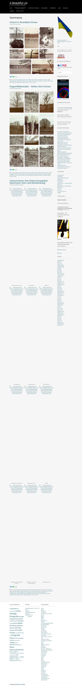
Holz (19, 640)
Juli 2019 (59, 277)
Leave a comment (32, 82)
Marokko (43, 646)
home (11, 8)
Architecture (60, 176)
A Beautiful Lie (18, 3)
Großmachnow (29, 592)
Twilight (59, 192)
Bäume (20, 174)
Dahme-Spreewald (45, 624)
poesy (59, 8)
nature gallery (44, 8)
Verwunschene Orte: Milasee (63, 161)
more (15, 76)
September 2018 (60, 284)
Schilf (17, 653)
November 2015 (60, 311)
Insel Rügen (43, 635)
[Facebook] (58, 65)
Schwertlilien (16, 594)
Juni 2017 (59, 298)
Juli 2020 (59, 268)
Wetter (17, 659)
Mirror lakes (60, 187)
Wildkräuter (12, 660)
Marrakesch (43, 647)
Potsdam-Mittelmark (45, 662)
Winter (17, 660)
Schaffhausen (44, 665)
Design (16, 632)
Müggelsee (20, 644)
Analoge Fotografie (16, 591)
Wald (29, 594)
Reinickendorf (44, 663)
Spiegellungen (14, 657)
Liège (42, 643)
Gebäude (21, 638)
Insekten (37, 592)
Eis (10, 635)
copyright (12, 10)
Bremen (42, 621)
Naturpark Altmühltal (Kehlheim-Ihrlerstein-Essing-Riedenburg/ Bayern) (64, 149)
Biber (21, 81)
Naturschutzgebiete (41, 593)
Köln (42, 638)
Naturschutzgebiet (20, 593)
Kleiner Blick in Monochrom (63, 131)
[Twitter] (61, 65)
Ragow (49, 174)
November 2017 (60, 292)
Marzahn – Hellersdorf (46, 648)
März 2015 (59, 321)
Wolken (49, 175)
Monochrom (35, 81)
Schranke (16, 175)
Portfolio (23, 684)
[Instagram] (63, 65)
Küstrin (42, 642)
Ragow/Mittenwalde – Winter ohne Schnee (30, 86)
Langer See (31, 81)
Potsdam (43, 660)
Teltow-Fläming (37, 172)
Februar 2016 (60, 308)
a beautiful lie (49, 589)
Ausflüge (33, 591)
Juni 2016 (59, 307)
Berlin (16, 79)
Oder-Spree (43, 655)
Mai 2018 (59, 287)
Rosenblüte (48, 593)
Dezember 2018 (60, 281)
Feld (26, 174)
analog (11, 591)
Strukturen (43, 671)
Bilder (40, 591)
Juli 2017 (59, 296)
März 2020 (59, 272)
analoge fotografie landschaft (25, 591)
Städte (42, 669)
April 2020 (59, 271)
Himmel (32, 174)
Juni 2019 (59, 279)
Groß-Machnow (23, 592)
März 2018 (59, 288)
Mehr (65, 124)
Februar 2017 (60, 302)
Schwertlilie (12, 594)
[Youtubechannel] (65, 65)
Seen (22, 594)
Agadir (42, 609)
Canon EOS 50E (49, 591)
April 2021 (59, 261)
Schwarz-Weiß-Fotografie (23, 175)
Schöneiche (43, 666)
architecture (13, 621)
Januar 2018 (59, 290)
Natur (45, 592)
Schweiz (42, 667)
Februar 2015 (60, 322)
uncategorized (44, 677)
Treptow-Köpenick (35, 79)
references (30, 616)
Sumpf (19, 657)
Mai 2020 (59, 269)
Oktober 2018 (60, 283)
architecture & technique (33, 8)
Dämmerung (20, 632)
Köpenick (16, 642)
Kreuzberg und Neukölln (46, 640)
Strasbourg (43, 670)
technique (43, 673)
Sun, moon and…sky (61, 191)
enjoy (19, 24)
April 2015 (59, 319)
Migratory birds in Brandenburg (64, 186)
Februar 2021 (60, 264)
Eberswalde (43, 627)
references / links (19, 10)
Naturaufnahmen (13, 593)
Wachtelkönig (35, 175)
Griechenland (44, 631)
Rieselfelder (12, 175)
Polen (42, 659)
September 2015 (60, 314)
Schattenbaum (13, 653)
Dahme (23, 81)
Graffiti (28, 174)
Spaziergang (18, 82)
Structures (59, 190)
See (20, 594)
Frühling (18, 592)
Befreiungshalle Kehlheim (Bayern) (64, 153)
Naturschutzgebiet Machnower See (31, 593)
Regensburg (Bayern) (61, 151)
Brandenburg (17, 172)
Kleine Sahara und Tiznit (46, 636)
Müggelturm (40, 81)
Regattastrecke (46, 81)
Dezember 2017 (60, 291)
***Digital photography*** (20, 8)
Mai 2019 (59, 280)
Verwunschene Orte (43, 79)
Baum (16, 81)
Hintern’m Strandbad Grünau (23, 22)
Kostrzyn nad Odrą (45, 639)
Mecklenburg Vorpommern (47, 650)
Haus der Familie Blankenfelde (65, 107)
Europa (24, 79)
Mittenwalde (45, 174)
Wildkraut (45, 175)
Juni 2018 (59, 285)
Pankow (42, 656)
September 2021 (60, 260)
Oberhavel (43, 654)
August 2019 (60, 276)
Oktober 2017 (60, 294)
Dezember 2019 (60, 273)
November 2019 (60, 275)
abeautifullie (12, 81)
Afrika (42, 608)
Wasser (27, 82)
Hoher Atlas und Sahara (46, 634)
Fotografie (12, 592)
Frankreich (43, 629)
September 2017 (60, 295)
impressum (65, 8)
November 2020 (60, 267)
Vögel (22, 657)
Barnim (42, 615)
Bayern (42, 616)
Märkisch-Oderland (45, 644)
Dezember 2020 (60, 265)
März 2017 (59, 300)
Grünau (26, 81)
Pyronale (59, 188)
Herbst (12, 640)
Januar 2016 (59, 310)
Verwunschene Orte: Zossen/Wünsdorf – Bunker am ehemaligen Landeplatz (64, 167)
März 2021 (59, 263)
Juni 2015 (59, 317)
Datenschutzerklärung (62, 40)
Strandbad (23, 82)
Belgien (42, 617)
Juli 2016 (59, 306)
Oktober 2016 (60, 304)
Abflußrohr (17, 174)
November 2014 (60, 323)
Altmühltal (43, 611)
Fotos (15, 592)
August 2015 (60, 315)
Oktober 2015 (60, 312)
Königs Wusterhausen (38, 174)
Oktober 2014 (60, 325)
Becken (23, 174)
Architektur (20, 621)
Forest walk (59, 182)
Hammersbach (44, 632)
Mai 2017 (59, 299)
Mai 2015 (59, 318)
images (33, 592)
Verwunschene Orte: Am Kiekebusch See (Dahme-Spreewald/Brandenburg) (62, 137)
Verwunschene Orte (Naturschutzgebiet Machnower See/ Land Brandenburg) (29, 181)
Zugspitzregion (44, 679)
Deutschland (20, 79)
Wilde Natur (41, 175)
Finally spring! (60, 180)
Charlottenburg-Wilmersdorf (47, 623)
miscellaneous (53, 8)
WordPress (17, 684)
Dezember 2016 (60, 303)
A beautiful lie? (60, 175)
